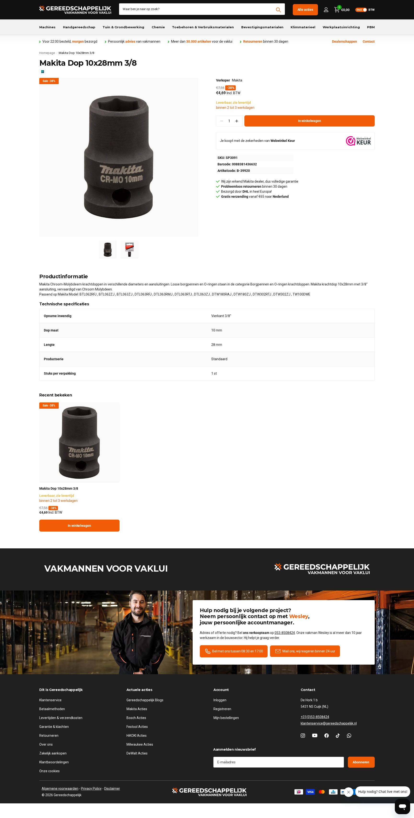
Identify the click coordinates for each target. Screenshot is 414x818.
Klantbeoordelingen (54, 762)
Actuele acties (139, 690)
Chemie (158, 27)
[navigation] (108, 250)
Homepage (47, 53)
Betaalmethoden (52, 709)
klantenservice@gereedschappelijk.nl (329, 723)
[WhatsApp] (349, 735)
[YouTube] (314, 735)
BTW (366, 10)
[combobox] (202, 9)
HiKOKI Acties (136, 735)
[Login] (326, 9)
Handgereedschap (79, 27)
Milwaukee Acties (139, 744)
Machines (47, 27)
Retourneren (48, 735)
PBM (371, 27)
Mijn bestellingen (226, 718)
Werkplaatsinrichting (341, 27)
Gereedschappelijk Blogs (144, 700)
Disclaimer (112, 788)
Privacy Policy (91, 788)
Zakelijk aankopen (53, 753)
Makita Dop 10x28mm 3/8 (58, 488)
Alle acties (305, 10)
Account (221, 690)
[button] (236, 121)
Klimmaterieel (303, 27)
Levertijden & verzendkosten (60, 718)
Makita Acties (136, 709)
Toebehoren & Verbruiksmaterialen (203, 27)
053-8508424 (285, 633)
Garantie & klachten (54, 727)
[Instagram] (303, 735)
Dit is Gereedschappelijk (60, 690)
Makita (237, 80)
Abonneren (361, 762)
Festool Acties (137, 727)
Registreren (222, 709)
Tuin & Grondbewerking (123, 27)
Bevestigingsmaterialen (262, 27)
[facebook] (326, 735)
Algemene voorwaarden (60, 788)
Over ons (46, 744)
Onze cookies (49, 771)
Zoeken (278, 10)
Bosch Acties (136, 718)
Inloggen (219, 700)
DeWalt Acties (137, 753)
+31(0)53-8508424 (315, 717)
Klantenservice (50, 700)
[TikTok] (338, 735)
